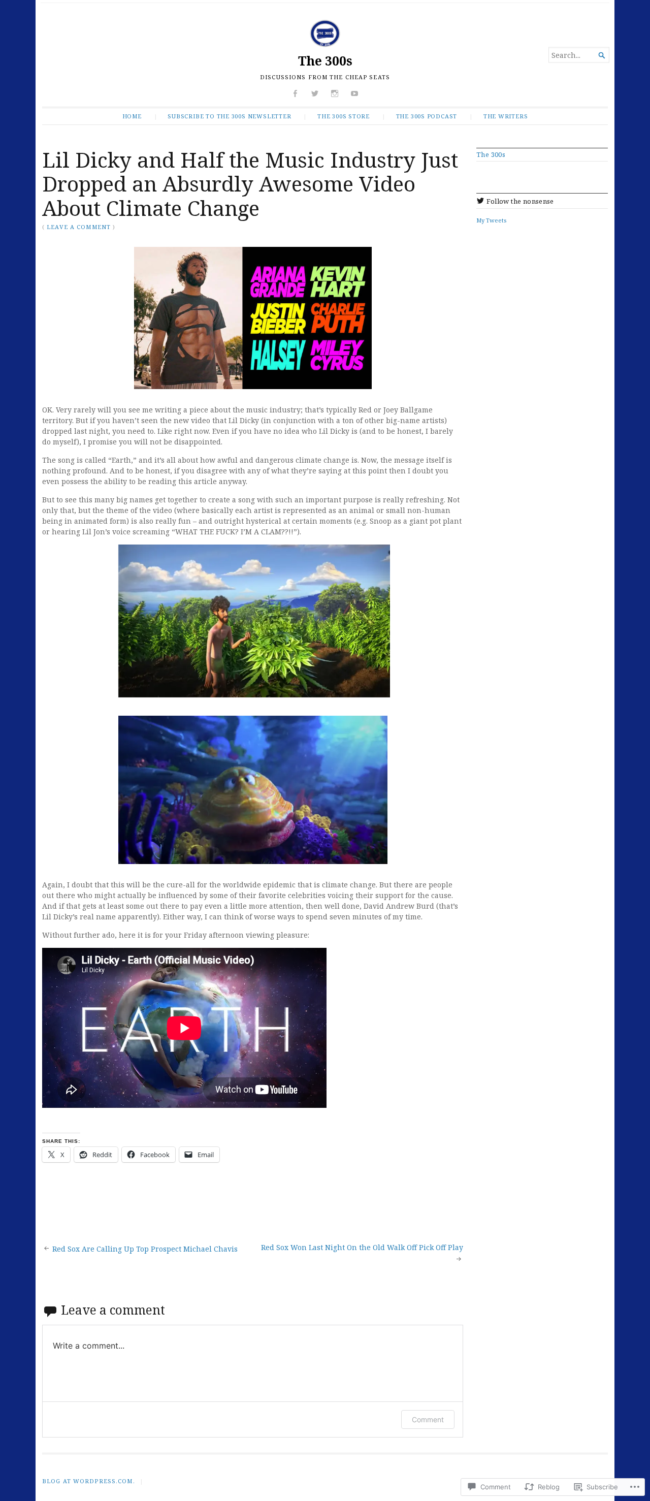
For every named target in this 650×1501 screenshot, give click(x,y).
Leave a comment (79, 227)
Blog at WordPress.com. (88, 1481)
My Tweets (491, 220)
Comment (428, 1419)
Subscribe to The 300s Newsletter (229, 116)
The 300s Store (343, 116)
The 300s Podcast (427, 116)
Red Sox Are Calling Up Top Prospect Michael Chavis (145, 1249)
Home (132, 116)
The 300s (325, 60)
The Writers (505, 116)
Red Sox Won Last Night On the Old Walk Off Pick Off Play (362, 1247)
